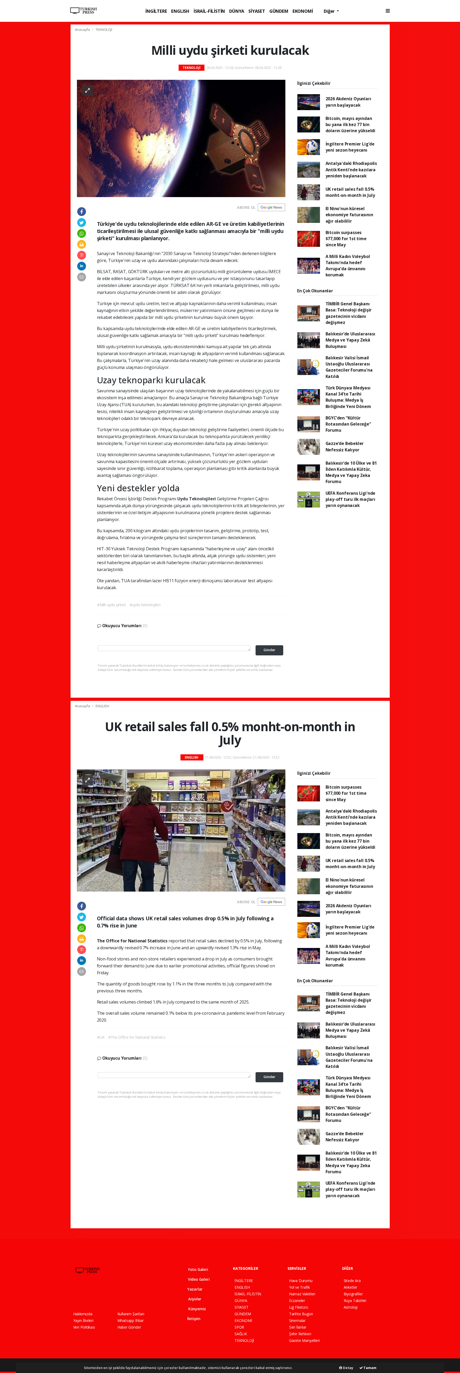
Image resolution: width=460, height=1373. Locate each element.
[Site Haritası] (131, 1294)
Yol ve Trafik (299, 1287)
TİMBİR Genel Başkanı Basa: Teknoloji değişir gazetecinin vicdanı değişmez (349, 313)
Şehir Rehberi (300, 1333)
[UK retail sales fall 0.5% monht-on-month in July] (181, 830)
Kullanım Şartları (130, 1313)
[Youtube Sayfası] (103, 1294)
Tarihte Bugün (301, 1313)
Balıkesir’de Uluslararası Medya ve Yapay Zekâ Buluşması (350, 340)
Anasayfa (83, 29)
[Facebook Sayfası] (75, 1294)
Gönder (269, 650)
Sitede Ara (352, 1280)
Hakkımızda (82, 1313)
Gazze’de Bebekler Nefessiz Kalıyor (345, 446)
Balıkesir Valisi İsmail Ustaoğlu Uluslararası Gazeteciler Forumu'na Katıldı (349, 367)
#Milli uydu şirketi (111, 604)
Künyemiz (196, 1308)
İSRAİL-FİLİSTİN (209, 11)
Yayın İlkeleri (83, 1320)
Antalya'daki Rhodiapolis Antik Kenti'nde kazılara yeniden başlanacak (351, 169)
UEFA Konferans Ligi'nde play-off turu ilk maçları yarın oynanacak (351, 499)
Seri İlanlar (297, 1327)
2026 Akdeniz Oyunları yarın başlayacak (348, 102)
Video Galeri (198, 1279)
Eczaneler (297, 1300)
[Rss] (122, 1294)
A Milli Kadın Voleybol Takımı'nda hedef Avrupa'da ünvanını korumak (348, 265)
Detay (347, 1367)
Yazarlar (194, 1289)
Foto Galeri (197, 1269)
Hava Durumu (301, 1280)
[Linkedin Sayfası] (113, 1294)
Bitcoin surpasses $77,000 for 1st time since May (346, 239)
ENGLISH (180, 11)
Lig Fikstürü (298, 1307)
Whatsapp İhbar (130, 1320)
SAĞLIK (241, 1333)
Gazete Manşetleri (304, 1340)
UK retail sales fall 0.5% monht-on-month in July (350, 192)
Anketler (350, 1287)
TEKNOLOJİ (104, 29)
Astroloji (351, 1307)
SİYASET (256, 11)
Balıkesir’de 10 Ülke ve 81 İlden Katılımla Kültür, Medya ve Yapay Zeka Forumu (351, 472)
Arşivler (194, 1298)
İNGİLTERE (156, 11)
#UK (100, 1037)
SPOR (239, 1327)
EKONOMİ (303, 11)
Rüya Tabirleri (355, 1300)
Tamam (369, 1367)
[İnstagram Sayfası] (94, 1294)
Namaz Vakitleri (302, 1293)
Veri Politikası (84, 1327)
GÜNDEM (278, 11)
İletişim (193, 1318)
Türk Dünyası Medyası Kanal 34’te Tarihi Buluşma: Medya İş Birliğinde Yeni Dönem (348, 397)
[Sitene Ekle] (141, 1294)
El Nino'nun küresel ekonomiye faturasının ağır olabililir (349, 215)
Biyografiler (353, 1293)
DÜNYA (236, 11)
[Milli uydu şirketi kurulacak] (181, 137)
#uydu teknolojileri (145, 604)
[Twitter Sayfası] (84, 1294)
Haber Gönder (129, 1327)
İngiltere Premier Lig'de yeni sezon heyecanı (350, 147)
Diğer (330, 11)
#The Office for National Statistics (136, 1037)
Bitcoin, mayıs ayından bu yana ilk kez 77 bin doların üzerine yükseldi (350, 124)
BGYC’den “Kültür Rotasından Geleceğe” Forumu (348, 424)
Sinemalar (297, 1320)
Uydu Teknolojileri (197, 499)
